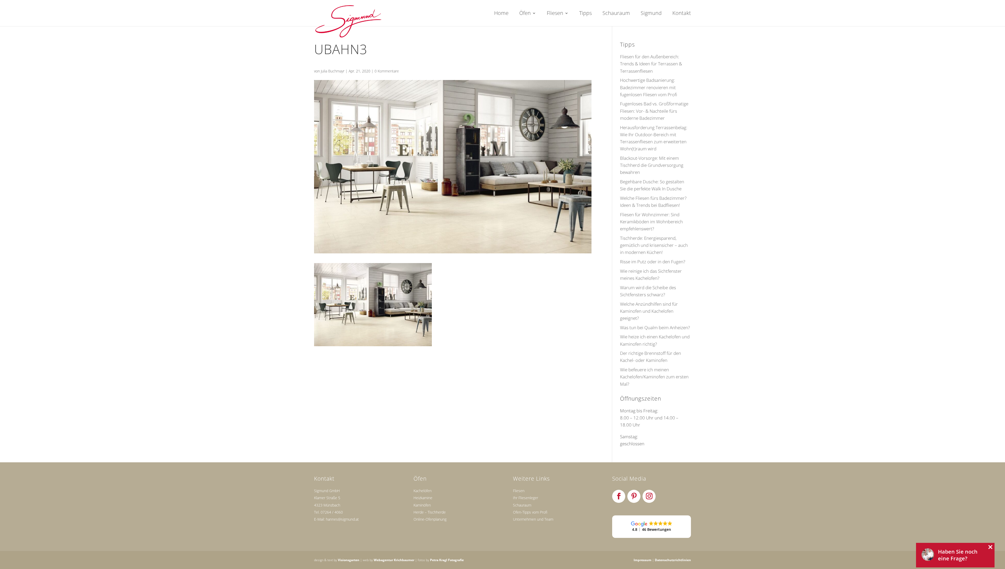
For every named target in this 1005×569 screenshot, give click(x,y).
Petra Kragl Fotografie (447, 560)
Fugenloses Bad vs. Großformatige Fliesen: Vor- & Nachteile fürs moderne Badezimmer (654, 111)
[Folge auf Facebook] (618, 496)
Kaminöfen (422, 505)
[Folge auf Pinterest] (633, 496)
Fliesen (555, 13)
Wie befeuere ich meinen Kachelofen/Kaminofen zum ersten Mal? (654, 377)
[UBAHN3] (373, 343)
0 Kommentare (387, 71)
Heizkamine (423, 497)
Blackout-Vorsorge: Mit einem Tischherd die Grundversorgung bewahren (651, 165)
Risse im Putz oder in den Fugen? (652, 262)
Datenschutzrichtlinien (673, 560)
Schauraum (616, 13)
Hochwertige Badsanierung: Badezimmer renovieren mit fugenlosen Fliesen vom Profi (648, 87)
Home (501, 13)
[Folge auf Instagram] (649, 496)
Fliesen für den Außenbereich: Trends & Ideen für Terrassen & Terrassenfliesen (651, 64)
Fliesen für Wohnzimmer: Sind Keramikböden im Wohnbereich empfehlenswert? (651, 222)
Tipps (585, 13)
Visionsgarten (348, 560)
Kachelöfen (423, 490)
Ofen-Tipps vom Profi (530, 512)
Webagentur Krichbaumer (394, 560)
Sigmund (651, 13)
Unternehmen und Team (533, 519)
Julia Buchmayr (332, 71)
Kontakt (681, 13)
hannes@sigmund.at (342, 519)
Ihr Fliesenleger (525, 497)
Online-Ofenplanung (430, 519)
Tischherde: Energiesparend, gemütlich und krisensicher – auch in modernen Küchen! (654, 245)
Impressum (642, 560)
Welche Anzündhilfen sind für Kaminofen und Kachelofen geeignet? (649, 311)
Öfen (525, 13)
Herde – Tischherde (430, 512)
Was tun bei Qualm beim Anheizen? (655, 328)
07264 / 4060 (332, 512)
